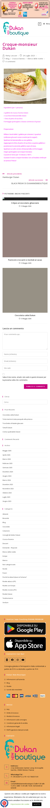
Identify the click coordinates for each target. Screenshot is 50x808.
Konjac (5, 556)
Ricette (9, 686)
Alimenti (5, 514)
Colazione (6, 531)
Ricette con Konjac (9, 586)
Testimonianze (8, 598)
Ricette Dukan (7, 594)
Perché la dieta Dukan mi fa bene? (15, 577)
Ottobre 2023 (7, 493)
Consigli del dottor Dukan (11, 535)
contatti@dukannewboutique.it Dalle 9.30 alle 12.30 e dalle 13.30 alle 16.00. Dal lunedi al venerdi (28, 786)
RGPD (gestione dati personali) (17, 730)
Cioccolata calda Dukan (25, 315)
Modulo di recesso (13, 716)
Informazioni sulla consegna (17, 720)
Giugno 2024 (7, 476)
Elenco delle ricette (35, 59)
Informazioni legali (13, 726)
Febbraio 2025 (7, 463)
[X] (7, 659)
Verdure (5, 602)
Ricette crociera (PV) (9, 590)
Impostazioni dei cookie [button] (19, 804)
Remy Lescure (11, 56)
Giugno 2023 (7, 501)
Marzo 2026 (7, 459)
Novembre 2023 (8, 489)
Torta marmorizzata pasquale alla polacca (17, 419)
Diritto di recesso (12, 713)
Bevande (6, 518)
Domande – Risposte (10, 548)
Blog (7, 59)
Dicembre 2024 (8, 472)
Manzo (5, 560)
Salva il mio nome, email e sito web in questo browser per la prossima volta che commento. (24, 378)
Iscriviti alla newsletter (14, 690)
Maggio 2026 (7, 451)
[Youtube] (23, 659)
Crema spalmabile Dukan (11, 432)
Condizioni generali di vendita (17, 723)
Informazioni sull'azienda (16, 679)
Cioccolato (6, 527)
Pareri (5, 573)
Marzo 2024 (7, 480)
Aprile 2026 (6, 455)
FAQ (8, 709)
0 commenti (10, 61)
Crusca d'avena (18, 59)
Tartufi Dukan (7, 428)
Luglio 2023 (6, 497)
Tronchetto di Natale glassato (13, 423)
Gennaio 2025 (7, 467)
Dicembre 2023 (8, 484)
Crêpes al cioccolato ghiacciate (25, 203)
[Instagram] (17, 659)
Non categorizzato (9, 564)
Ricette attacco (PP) (9, 581)
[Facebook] (12, 659)
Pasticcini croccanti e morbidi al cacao (25, 260)
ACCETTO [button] (37, 804)
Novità (5, 569)
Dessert (5, 543)
